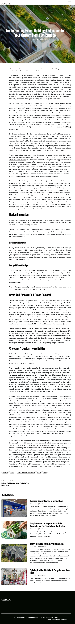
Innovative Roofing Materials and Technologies (46, 543)
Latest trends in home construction (21, 69)
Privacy (64, 619)
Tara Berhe (33, 39)
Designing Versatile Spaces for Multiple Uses (46, 500)
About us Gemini (53, 619)
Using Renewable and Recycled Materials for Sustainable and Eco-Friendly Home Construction (47, 524)
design (12, 472)
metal (45, 472)
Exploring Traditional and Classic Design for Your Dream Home (50, 571)
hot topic (5, 472)
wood (39, 472)
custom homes (47, 447)
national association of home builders (26, 472)
